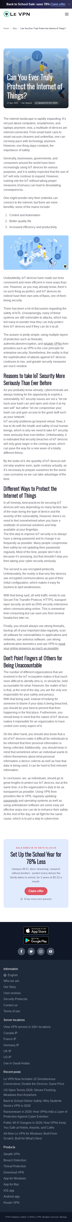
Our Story (10, 986)
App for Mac (11, 1184)
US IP (7, 1057)
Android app (12, 1196)
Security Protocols (15, 999)
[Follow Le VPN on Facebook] (21, 951)
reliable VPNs (53, 343)
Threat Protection (15, 1166)
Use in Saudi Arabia (17, 1063)
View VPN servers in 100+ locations (27, 1026)
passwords (11, 800)
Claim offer (36, 891)
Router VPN (11, 1202)
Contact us (11, 1005)
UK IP (7, 1051)
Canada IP (11, 1033)
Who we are (11, 980)
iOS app (9, 1190)
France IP (10, 1039)
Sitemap (63, 1217)
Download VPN (14, 1172)
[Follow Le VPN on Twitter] (31, 951)
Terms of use (12, 1011)
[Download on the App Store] (36, 930)
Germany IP (11, 1045)
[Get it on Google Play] (36, 940)
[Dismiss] (69, 4)
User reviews (12, 993)
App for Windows (15, 1178)
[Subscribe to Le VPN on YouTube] (50, 951)
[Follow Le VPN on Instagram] (40, 951)
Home (6, 28)
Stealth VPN (12, 1154)
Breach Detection (15, 1160)
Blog (15, 28)
